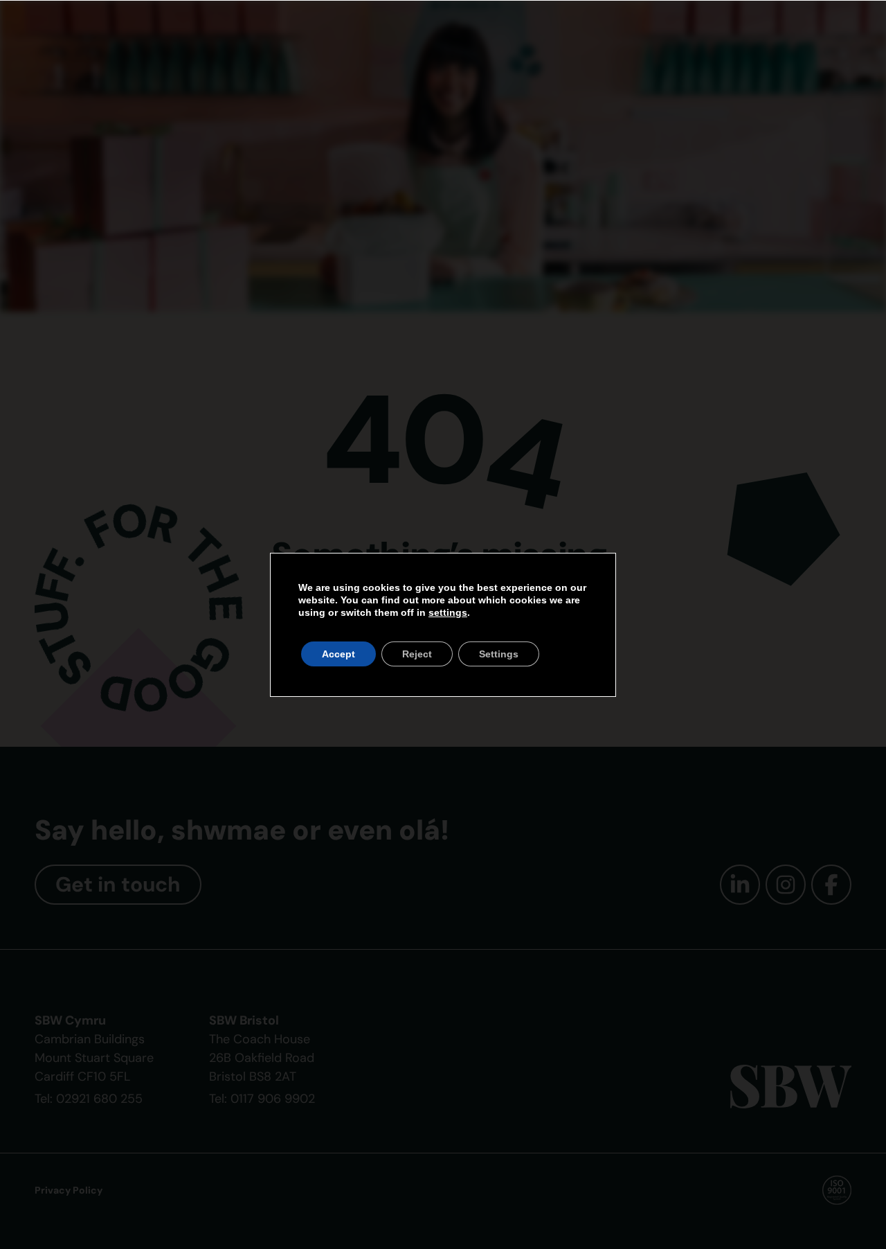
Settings (498, 653)
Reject (417, 653)
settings (447, 612)
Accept (338, 653)
